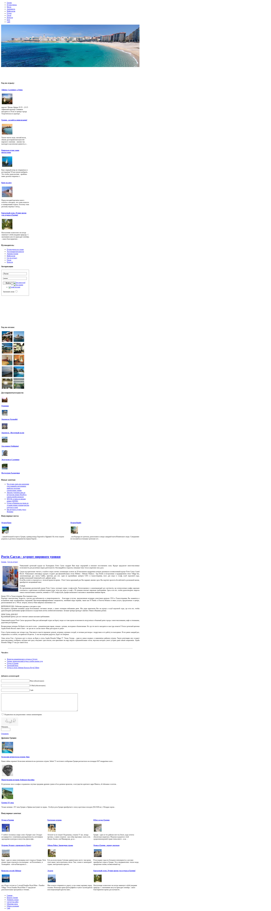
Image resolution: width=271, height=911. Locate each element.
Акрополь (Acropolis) (9, 419)
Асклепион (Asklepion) (10, 446)
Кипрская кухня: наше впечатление (10, 151)
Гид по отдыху (12, 562)
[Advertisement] (70, 73)
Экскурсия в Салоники (10, 460)
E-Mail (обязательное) (37, 686)
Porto (31, 556)
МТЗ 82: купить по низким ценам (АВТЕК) (16, 500)
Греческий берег (12, 665)
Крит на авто (6, 183)
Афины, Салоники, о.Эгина (12, 90)
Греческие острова (54, 820)
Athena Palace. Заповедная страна (60, 845)
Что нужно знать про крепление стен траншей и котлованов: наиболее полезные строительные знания (18, 487)
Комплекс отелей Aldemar (11, 871)
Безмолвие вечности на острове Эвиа (15, 757)
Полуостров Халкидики (10, 473)
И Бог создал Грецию (101, 820)
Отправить (5, 734)
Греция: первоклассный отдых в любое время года (25, 661)
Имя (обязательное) (37, 681)
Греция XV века (7, 803)
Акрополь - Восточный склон (12, 433)
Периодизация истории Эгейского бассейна (17, 780)
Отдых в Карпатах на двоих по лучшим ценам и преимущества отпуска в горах (18, 505)
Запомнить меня (8, 292)
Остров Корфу (75, 523)
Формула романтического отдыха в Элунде (22, 659)
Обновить (4, 727)
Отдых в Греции (12, 663)
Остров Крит (6, 523)
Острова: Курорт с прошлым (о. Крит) (16, 845)
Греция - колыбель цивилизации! (14, 120)
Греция (3, 562)
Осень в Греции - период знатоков (106, 845)
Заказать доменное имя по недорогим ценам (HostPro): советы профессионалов (17, 495)
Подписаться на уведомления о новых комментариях (23, 715)
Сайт (31, 690)
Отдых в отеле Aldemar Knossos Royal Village (23, 668)
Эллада (50, 871)
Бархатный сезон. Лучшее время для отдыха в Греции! (13, 214)
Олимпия (5, 406)
